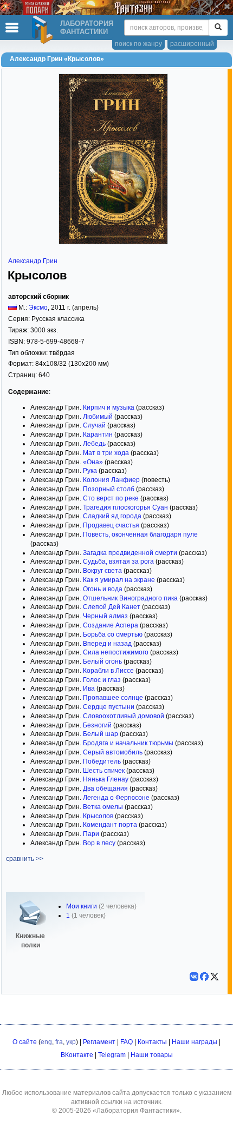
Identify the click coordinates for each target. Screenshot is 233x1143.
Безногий (97, 725)
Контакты (152, 1042)
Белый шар (100, 734)
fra (59, 1042)
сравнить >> (24, 859)
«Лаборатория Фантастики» (136, 1110)
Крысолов (98, 816)
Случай (94, 425)
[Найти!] (218, 27)
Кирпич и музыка (108, 407)
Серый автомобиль (113, 752)
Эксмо (38, 307)
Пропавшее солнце (113, 697)
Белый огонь (102, 661)
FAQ (126, 1042)
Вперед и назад (107, 643)
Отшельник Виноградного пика (130, 598)
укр (71, 1042)
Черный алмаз (105, 616)
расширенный (192, 44)
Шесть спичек (104, 770)
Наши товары (152, 1055)
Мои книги (81, 906)
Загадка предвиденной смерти (130, 553)
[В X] (214, 976)
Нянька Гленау (105, 779)
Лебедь (94, 443)
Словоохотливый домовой (123, 716)
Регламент (99, 1042)
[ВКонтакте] (194, 976)
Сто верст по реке (111, 498)
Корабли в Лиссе (108, 670)
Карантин (98, 434)
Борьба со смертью (113, 634)
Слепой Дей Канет (111, 607)
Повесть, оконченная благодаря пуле (140, 534)
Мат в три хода (106, 453)
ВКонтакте (77, 1055)
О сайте (24, 1042)
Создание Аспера (110, 625)
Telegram (112, 1055)
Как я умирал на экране (119, 580)
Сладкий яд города (112, 516)
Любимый (98, 416)
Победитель (102, 761)
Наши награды (194, 1042)
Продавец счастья (111, 525)
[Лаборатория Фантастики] (44, 29)
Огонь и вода (102, 589)
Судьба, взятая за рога (118, 561)
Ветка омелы (103, 807)
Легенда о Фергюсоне (116, 797)
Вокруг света (102, 570)
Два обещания (105, 788)
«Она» (93, 462)
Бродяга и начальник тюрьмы (128, 743)
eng (46, 1042)
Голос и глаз (102, 680)
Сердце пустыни (108, 707)
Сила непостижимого (115, 652)
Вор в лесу (99, 843)
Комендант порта (110, 824)
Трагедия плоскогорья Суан (125, 507)
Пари (91, 834)
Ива (89, 688)
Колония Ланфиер (111, 480)
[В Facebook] (204, 976)
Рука (90, 470)
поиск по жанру (138, 44)
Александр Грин (32, 261)
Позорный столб (108, 489)
